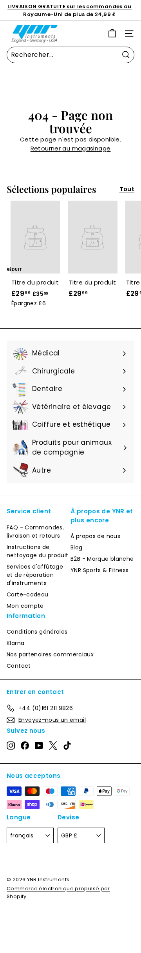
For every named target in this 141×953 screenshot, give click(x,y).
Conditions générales (37, 632)
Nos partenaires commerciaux (50, 654)
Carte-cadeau (28, 594)
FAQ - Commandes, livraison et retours (35, 532)
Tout (127, 189)
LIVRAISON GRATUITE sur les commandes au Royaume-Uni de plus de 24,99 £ (69, 10)
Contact (19, 666)
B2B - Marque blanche (102, 559)
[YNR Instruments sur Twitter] (53, 745)
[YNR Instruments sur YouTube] (39, 745)
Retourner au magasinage (71, 148)
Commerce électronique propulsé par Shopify (58, 892)
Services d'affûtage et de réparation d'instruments (35, 575)
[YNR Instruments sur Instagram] (11, 745)
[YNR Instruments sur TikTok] (67, 745)
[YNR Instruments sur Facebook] (25, 745)
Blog (76, 547)
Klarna (15, 643)
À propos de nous (95, 536)
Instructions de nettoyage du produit (38, 551)
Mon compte (25, 606)
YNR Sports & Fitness (99, 570)
